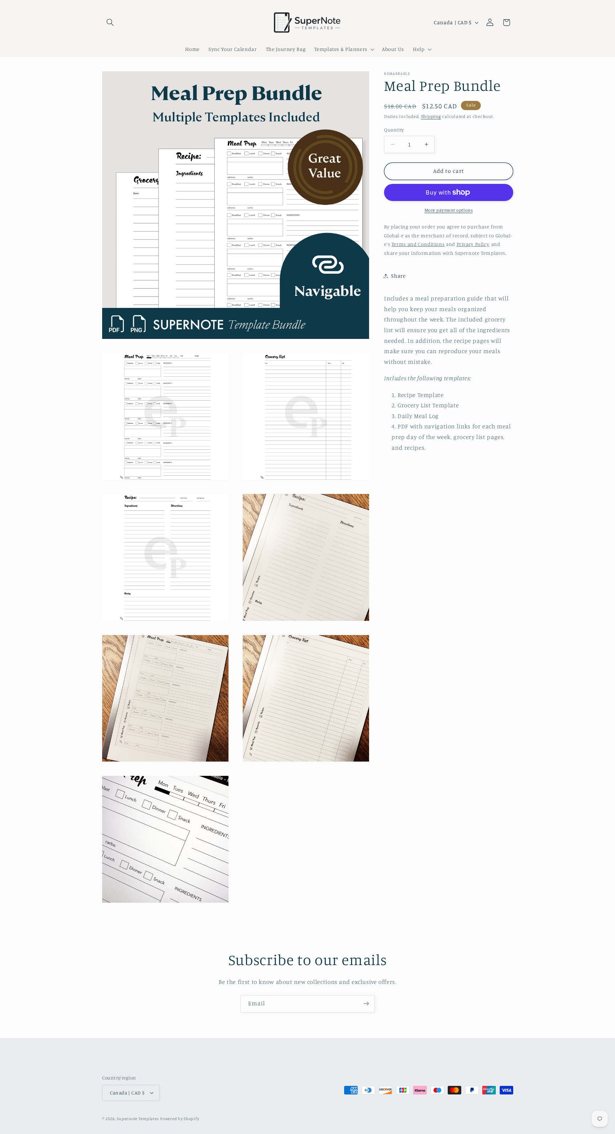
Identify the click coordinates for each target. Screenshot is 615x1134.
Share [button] (398, 276)
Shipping (431, 116)
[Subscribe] (366, 1003)
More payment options (449, 210)
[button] (110, 22)
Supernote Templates (138, 1118)
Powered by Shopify (179, 1118)
